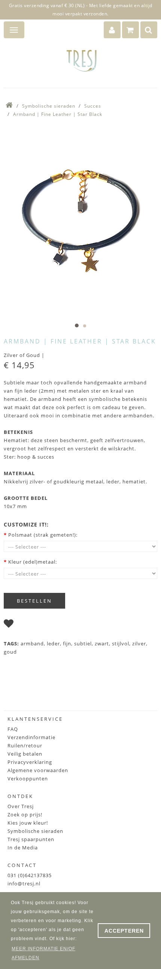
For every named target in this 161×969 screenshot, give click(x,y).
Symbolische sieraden (48, 106)
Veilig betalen (24, 753)
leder (53, 643)
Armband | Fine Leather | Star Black (57, 114)
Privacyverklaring (29, 762)
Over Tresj (20, 806)
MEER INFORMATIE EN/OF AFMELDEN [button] (43, 953)
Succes (92, 106)
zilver (139, 643)
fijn (67, 643)
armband (32, 643)
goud (10, 651)
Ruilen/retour (24, 745)
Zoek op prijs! (24, 814)
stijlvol (120, 643)
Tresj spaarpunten (30, 839)
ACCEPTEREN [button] (124, 931)
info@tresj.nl (23, 883)
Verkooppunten (27, 778)
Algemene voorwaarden (37, 770)
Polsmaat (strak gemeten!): (43, 534)
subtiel (83, 643)
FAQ (12, 729)
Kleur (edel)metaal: (32, 561)
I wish (24, 625)
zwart (102, 643)
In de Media (22, 847)
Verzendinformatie (31, 737)
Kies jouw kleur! (27, 822)
